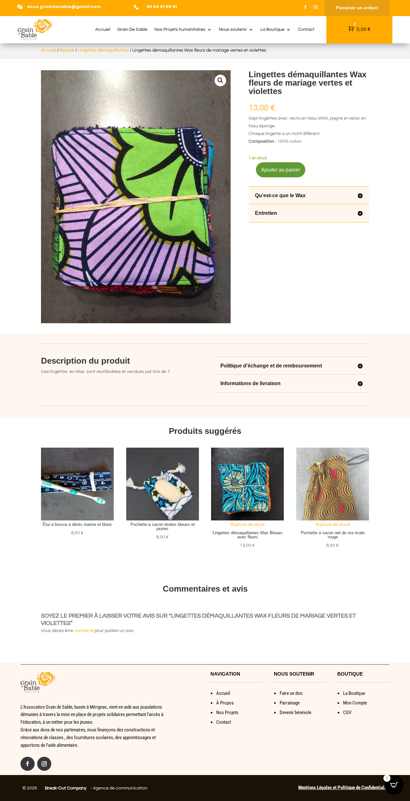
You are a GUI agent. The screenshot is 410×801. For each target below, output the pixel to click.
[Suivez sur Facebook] (305, 7)
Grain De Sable (132, 29)
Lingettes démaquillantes (103, 50)
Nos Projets (227, 712)
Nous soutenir (233, 29)
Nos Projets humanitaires (179, 29)
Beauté (67, 50)
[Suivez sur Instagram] (315, 7)
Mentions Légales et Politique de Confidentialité (344, 787)
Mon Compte (355, 703)
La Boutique (272, 29)
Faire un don (291, 693)
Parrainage (290, 703)
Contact (306, 29)
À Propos (225, 703)
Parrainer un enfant (357, 7)
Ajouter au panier (280, 170)
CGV (347, 712)
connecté (84, 630)
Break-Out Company (64, 788)
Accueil (102, 29)
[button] (220, 80)
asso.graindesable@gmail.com (64, 7)
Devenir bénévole (295, 712)
